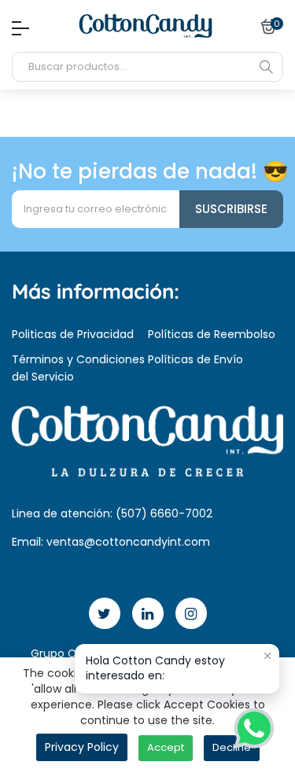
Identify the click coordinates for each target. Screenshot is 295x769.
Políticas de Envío (195, 359)
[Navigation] (16, 28)
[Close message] (267, 655)
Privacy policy (82, 747)
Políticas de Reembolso (211, 334)
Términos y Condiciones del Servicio (78, 367)
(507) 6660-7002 (164, 513)
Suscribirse (231, 209)
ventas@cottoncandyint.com (128, 542)
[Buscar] (266, 67)
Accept (165, 747)
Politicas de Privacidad (73, 334)
